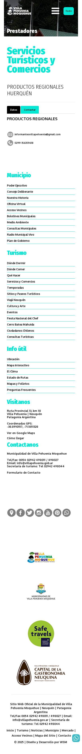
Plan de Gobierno (18, 240)
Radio (69, 11)
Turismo (22, 730)
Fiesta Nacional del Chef (22, 318)
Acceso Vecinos (16, 210)
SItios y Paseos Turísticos (23, 293)
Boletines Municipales (21, 216)
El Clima (12, 371)
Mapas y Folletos (18, 383)
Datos (13, 109)
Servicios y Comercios (21, 281)
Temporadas (15, 287)
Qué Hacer (13, 275)
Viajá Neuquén (16, 300)
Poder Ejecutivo (17, 185)
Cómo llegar (15, 438)
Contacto (64, 735)
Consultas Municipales (21, 228)
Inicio (10, 730)
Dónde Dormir (16, 263)
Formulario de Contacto (23, 472)
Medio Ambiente (17, 222)
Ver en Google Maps (21, 433)
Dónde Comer (16, 269)
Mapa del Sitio (45, 735)
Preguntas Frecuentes (21, 389)
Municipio (52, 730)
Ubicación (13, 359)
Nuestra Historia (17, 197)
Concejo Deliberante (20, 191)
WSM (64, 742)
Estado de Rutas (17, 377)
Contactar (30, 109)
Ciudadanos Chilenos (20, 330)
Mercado (68, 730)
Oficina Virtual (16, 204)
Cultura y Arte (16, 306)
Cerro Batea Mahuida (20, 324)
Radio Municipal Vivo (20, 234)
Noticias (37, 730)
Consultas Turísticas (20, 336)
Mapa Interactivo (18, 365)
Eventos (12, 312)
